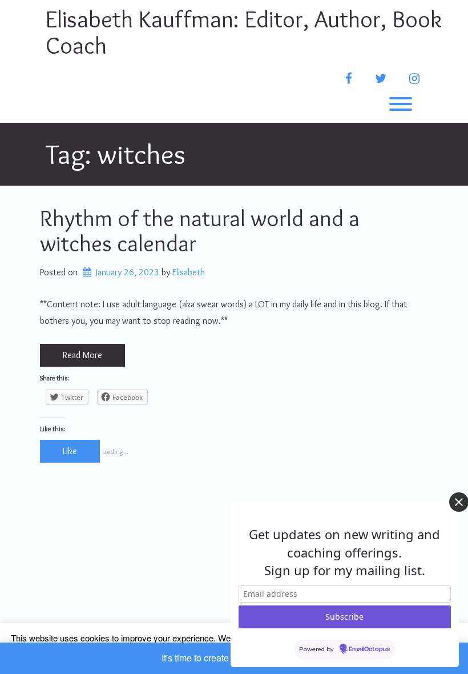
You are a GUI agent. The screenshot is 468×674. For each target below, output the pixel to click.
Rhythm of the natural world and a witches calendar (200, 230)
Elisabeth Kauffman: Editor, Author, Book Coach (244, 32)
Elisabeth (188, 272)
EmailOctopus (369, 649)
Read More (82, 355)
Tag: (115, 154)
